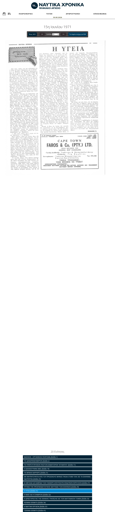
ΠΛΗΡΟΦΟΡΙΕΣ (26, 14)
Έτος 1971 (32, 34)
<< (42, 34)
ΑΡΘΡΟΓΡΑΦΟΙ (73, 14)
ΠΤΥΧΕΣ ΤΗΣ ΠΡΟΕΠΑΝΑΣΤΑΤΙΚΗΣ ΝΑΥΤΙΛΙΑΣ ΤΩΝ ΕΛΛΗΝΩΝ (51, 487)
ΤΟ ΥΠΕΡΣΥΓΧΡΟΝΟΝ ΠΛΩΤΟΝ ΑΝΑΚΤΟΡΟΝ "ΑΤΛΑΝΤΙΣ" (50, 465)
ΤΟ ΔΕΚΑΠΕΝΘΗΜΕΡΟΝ (36, 461)
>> (63, 34)
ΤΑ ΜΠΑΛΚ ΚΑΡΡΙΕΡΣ (36, 473)
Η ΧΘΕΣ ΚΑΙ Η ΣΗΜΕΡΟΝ (37, 495)
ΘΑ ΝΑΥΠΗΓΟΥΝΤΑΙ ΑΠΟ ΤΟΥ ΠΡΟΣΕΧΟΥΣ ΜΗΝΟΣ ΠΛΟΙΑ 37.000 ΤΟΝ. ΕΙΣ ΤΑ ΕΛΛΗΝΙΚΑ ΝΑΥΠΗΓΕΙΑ (57, 478)
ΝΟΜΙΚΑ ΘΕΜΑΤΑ (35, 503)
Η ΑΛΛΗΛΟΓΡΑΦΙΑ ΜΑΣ (36, 469)
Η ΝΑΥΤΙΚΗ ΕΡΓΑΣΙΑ (35, 506)
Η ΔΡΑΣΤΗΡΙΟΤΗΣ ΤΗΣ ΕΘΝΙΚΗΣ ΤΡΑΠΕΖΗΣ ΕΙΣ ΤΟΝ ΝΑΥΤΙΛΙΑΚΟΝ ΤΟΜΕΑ (56, 499)
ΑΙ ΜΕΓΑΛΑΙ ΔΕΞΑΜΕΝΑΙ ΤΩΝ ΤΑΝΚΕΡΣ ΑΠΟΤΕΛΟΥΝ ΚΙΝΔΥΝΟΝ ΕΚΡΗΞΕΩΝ (57, 483)
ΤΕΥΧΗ (49, 14)
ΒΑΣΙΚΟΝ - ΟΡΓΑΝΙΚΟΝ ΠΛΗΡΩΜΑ (41, 457)
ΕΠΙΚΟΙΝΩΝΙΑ (100, 14)
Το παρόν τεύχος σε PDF (77, 34)
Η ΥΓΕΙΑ (31, 491)
